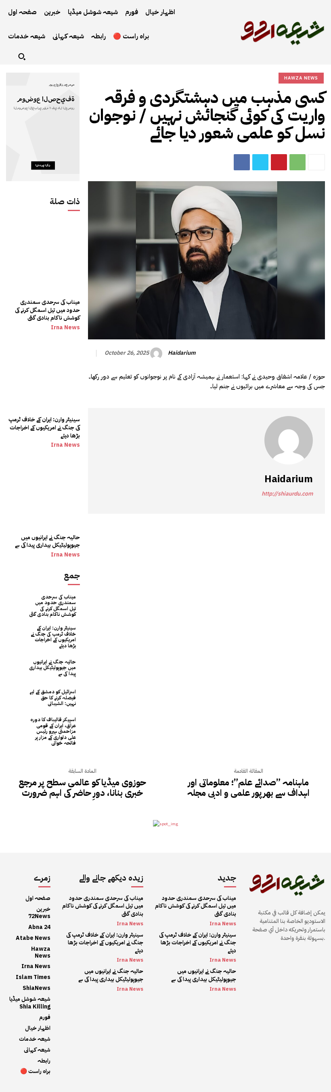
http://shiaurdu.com (287, 494)
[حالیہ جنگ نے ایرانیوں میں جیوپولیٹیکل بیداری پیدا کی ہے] (43, 492)
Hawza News (301, 78)
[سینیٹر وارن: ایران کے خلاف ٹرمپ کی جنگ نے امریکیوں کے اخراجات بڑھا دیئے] (43, 374)
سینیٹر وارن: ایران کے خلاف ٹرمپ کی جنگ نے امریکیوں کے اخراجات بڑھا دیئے (43, 427)
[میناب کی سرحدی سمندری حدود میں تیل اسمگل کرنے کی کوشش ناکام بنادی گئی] (43, 257)
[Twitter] (260, 162)
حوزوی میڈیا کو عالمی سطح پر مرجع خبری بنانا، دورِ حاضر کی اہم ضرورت (82, 788)
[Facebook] (242, 162)
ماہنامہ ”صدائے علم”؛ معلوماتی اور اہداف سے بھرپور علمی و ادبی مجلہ (248, 788)
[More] (316, 162)
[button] (22, 56)
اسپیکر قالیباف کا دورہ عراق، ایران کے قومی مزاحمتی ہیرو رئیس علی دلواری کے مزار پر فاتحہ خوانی (53, 731)
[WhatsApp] (297, 162)
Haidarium (181, 353)
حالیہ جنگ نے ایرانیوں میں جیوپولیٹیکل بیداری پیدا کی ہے (47, 541)
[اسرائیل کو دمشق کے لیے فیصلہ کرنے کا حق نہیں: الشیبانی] (17, 698)
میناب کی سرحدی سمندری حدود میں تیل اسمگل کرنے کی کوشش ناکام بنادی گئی (47, 310)
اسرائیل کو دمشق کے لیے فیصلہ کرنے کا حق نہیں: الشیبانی (52, 697)
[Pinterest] (279, 162)
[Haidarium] (157, 353)
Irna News (65, 327)
